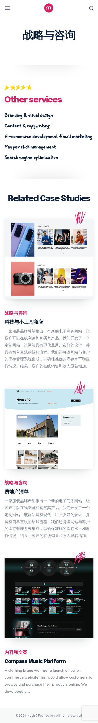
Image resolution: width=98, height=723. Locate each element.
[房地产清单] (49, 429)
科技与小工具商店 (24, 322)
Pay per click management (30, 147)
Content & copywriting (27, 126)
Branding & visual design (29, 115)
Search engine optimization (31, 157)
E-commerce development (31, 136)
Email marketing (75, 136)
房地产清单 (16, 491)
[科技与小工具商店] (49, 259)
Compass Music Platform (35, 661)
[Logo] (48, 8)
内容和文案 (16, 652)
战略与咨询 (16, 313)
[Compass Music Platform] (49, 598)
